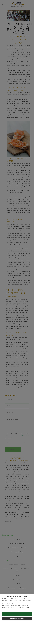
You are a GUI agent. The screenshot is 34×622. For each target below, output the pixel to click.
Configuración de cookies (17, 618)
